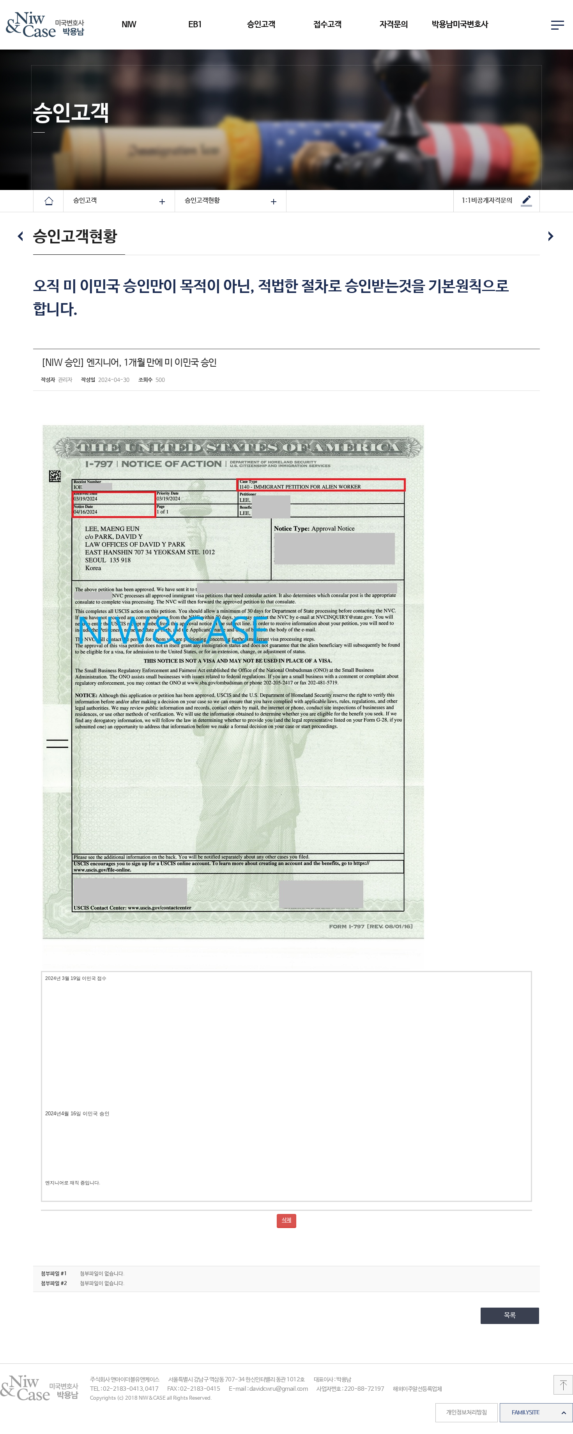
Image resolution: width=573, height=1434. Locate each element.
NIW (129, 24)
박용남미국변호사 (460, 24)
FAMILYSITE (525, 1412)
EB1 (195, 24)
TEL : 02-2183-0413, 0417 (124, 1389)
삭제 (286, 1220)
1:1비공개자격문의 (487, 200)
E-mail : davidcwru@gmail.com (268, 1389)
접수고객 (327, 24)
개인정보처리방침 (466, 1412)
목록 (510, 1315)
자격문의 (394, 24)
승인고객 (261, 24)
